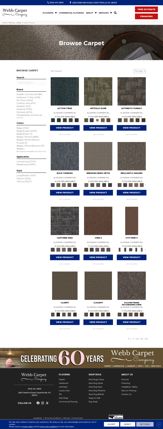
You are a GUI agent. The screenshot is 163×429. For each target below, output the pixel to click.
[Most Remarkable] (91, 120)
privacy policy (27, 427)
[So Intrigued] (132, 156)
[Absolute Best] (136, 314)
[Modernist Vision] (97, 120)
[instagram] (42, 403)
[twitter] (46, 403)
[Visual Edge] (132, 91)
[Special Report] (92, 185)
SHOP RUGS (95, 374)
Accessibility (37, 418)
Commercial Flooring (71, 13)
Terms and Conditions (53, 418)
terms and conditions (48, 427)
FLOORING (64, 374)
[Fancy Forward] (132, 285)
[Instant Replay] (98, 185)
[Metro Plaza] (102, 250)
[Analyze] (58, 314)
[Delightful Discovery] (98, 91)
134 (137, 339)
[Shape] (65, 156)
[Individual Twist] (131, 120)
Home (5, 23)
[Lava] (63, 185)
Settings (145, 424)
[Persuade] (69, 314)
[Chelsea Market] (98, 221)
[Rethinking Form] (137, 120)
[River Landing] (91, 250)
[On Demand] (104, 185)
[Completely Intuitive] (130, 185)
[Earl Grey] (70, 120)
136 (146, 339)
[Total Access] (110, 185)
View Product (65, 128)
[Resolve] (65, 285)
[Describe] (63, 314)
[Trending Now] (98, 156)
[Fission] (69, 185)
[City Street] (76, 120)
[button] (55, 13)
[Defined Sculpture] (125, 120)
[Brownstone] (64, 120)
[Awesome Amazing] (102, 120)
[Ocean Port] (58, 120)
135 (141, 339)
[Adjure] (74, 314)
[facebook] (38, 403)
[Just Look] (141, 314)
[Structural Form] (143, 120)
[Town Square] (108, 250)
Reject (127, 424)
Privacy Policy (77, 418)
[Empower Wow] (136, 185)
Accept (111, 424)
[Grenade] (58, 185)
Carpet (18, 23)
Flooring (48, 13)
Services (104, 13)
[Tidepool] (65, 91)
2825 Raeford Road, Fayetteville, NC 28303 (94, 3)
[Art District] (97, 250)
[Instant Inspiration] (141, 185)
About (89, 13)
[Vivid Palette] (108, 120)
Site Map (66, 418)
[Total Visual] (130, 314)
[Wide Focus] (125, 314)
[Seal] (74, 185)
